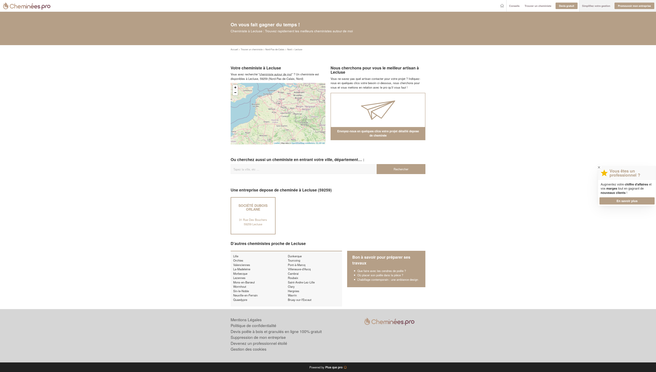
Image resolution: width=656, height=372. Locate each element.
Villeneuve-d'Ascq (299, 269)
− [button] (235, 92)
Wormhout (239, 286)
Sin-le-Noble (241, 291)
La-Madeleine (241, 269)
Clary (291, 286)
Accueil (234, 49)
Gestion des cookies (248, 349)
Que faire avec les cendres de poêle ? (381, 271)
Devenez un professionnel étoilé (259, 343)
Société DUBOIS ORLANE (253, 207)
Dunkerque (295, 256)
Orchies (238, 260)
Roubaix (293, 278)
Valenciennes (241, 265)
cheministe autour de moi (275, 74)
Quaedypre (240, 299)
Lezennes (239, 278)
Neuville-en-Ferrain (245, 295)
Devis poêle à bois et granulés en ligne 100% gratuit (276, 331)
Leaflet (277, 143)
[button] (514, 6)
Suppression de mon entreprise (258, 337)
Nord (289, 49)
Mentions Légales (246, 319)
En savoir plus (627, 201)
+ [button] (235, 87)
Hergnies (293, 291)
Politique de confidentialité (253, 325)
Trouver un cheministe (252, 49)
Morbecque (240, 273)
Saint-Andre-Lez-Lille (301, 282)
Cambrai (293, 273)
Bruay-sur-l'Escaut (299, 299)
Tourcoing (294, 260)
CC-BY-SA (320, 143)
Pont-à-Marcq (296, 265)
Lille (235, 256)
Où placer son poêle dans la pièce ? (380, 275)
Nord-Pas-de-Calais (274, 49)
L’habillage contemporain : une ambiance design (387, 279)
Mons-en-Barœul (244, 282)
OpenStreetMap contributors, (303, 143)
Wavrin (292, 295)
